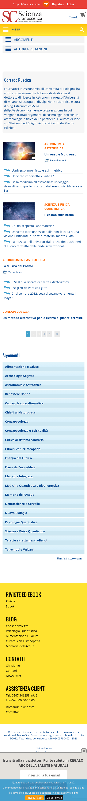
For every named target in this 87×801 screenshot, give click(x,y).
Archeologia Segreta (19, 376)
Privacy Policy (34, 798)
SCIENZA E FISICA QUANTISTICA (57, 206)
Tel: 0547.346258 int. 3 (22, 695)
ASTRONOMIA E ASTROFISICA (55, 146)
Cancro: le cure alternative (24, 403)
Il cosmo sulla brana (59, 215)
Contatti (11, 671)
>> (57, 334)
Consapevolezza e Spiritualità (26, 431)
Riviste (10, 601)
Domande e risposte (20, 707)
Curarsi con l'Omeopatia (22, 449)
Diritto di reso (43, 748)
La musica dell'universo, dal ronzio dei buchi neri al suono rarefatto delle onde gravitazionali (42, 244)
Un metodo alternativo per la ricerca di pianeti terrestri (43, 318)
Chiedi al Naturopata (20, 412)
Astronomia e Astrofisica (23, 385)
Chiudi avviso (54, 798)
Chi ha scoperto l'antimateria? (33, 226)
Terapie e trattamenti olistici (26, 540)
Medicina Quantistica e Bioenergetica (32, 486)
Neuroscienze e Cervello (22, 504)
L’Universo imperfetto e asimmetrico (37, 170)
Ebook (10, 606)
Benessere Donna (17, 394)
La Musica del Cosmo (18, 266)
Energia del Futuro (18, 458)
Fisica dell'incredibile (20, 467)
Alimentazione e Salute (22, 367)
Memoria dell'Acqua (19, 495)
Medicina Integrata (19, 476)
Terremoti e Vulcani (19, 549)
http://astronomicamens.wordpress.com (33, 110)
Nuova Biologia (16, 513)
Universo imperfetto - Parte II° (33, 176)
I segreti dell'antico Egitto (29, 288)
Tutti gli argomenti (69, 558)
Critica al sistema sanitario (24, 440)
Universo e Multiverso (60, 154)
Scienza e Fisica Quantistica (25, 531)
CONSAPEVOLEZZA (16, 312)
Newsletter (13, 676)
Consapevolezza (16, 421)
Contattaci (13, 712)
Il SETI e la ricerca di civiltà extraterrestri (40, 282)
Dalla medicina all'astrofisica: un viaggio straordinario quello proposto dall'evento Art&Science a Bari (43, 186)
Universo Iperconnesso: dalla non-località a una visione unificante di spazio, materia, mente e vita (41, 234)
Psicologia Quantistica (21, 522)
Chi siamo (13, 666)
